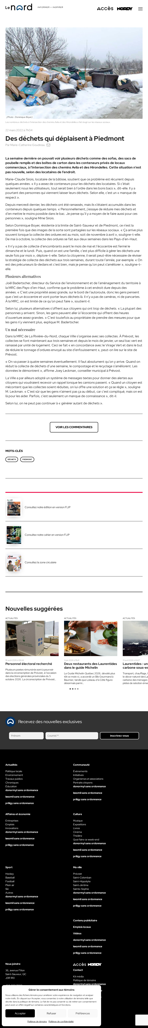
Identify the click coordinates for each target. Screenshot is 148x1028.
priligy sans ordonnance (19, 803)
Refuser (51, 1013)
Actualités (11, 618)
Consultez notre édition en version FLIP (48, 507)
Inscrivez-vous (119, 735)
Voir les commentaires (74, 427)
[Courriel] (48, 145)
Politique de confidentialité (61, 1021)
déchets (12, 459)
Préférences (83, 1013)
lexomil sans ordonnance (19, 796)
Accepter (20, 1013)
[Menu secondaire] (140, 8)
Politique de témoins (37, 1021)
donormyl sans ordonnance (21, 790)
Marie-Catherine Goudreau (27, 145)
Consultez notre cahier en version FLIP (47, 535)
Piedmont (27, 459)
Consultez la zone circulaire (40, 562)
